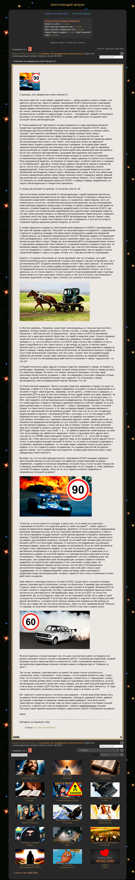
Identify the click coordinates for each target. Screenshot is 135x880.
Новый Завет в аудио (29, 799)
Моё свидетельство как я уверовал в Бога (30, 866)
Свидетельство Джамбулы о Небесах (105, 843)
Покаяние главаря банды (30, 843)
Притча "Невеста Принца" (30, 821)
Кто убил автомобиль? (45, 727)
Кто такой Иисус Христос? (30, 777)
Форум (15, 54)
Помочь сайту (105, 866)
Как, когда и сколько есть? (67, 866)
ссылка (65, 24)
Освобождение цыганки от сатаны (67, 821)
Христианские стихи (105, 799)
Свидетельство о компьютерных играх (67, 799)
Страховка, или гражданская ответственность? (62, 54)
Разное (23, 54)
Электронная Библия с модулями (105, 777)
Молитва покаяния (67, 777)
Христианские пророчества (105, 821)
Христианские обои (67, 843)
